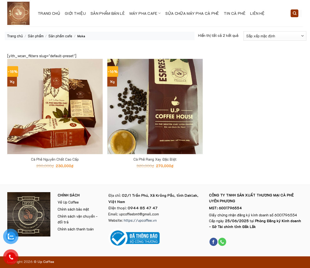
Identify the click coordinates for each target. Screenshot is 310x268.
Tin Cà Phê (234, 13)
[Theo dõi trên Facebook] (213, 242)
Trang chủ (49, 13)
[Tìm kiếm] (294, 13)
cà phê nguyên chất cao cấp (55, 159)
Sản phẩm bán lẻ (108, 13)
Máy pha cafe (143, 13)
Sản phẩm (36, 35)
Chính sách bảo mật (73, 209)
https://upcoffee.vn (140, 220)
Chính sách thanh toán (76, 229)
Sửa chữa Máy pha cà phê (192, 13)
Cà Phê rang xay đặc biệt (155, 159)
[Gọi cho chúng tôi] (222, 242)
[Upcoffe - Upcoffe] (19, 13)
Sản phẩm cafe (60, 35)
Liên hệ (257, 13)
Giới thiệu (75, 13)
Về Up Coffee (68, 202)
